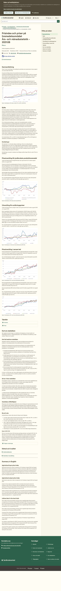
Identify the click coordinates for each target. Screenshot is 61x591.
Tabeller (44, 45)
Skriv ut (4, 45)
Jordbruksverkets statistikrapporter (9, 27)
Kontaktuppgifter (6, 547)
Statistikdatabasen (7, 59)
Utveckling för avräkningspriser (49, 41)
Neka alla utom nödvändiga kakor (23, 12)
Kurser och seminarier (37, 548)
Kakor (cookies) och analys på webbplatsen (13, 9)
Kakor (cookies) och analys (53, 559)
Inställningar (36, 12)
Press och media (36, 555)
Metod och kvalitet (47, 49)
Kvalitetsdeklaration (10, 452)
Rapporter (50, 551)
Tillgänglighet (35, 559)
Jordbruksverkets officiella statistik (22, 26)
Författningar (50, 544)
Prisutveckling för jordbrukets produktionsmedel (49, 38)
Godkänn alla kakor (8, 12)
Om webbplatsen (51, 555)
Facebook (30, 568)
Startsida (4, 26)
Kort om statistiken (47, 47)
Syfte (44, 36)
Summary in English (47, 50)
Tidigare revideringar (8, 443)
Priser (5, 325)
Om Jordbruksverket (11, 26)
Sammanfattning (46, 34)
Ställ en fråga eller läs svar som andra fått (12, 545)
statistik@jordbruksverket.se (25, 53)
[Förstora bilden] (20, 101)
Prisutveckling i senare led (48, 43)
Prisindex (6, 322)
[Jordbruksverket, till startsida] (7, 17)
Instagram (37, 568)
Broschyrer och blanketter (38, 551)
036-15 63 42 (13, 53)
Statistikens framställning (11, 455)
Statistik (34, 544)
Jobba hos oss (51, 548)
